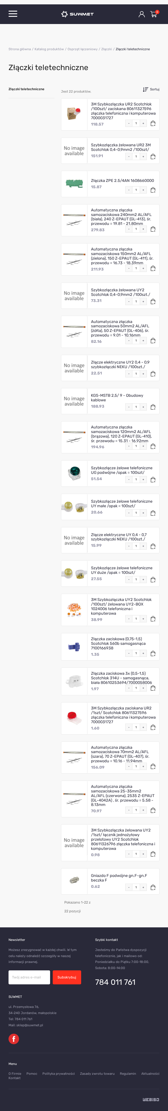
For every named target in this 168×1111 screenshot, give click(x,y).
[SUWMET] (84, 14)
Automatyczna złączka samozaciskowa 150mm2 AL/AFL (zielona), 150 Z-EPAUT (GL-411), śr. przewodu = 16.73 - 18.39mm (122, 256)
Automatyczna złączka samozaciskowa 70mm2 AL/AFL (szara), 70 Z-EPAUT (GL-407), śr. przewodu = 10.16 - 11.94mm (120, 754)
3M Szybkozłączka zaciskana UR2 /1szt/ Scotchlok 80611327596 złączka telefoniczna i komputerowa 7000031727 (123, 715)
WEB (151, 1100)
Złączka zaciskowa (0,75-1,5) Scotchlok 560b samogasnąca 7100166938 (118, 643)
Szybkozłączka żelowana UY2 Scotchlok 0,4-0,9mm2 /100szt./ (120, 292)
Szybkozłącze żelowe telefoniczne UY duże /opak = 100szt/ (121, 570)
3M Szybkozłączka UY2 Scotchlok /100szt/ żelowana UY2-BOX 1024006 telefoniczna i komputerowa (121, 606)
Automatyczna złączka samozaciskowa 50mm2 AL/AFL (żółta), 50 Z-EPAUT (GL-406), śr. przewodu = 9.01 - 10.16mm (120, 328)
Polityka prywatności (58, 1074)
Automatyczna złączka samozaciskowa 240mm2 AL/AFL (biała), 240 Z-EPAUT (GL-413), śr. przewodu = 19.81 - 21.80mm (121, 217)
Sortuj (154, 89)
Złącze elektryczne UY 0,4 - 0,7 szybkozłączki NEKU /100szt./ (119, 537)
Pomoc (31, 1074)
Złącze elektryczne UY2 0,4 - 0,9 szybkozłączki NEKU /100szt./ (120, 364)
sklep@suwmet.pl (29, 1025)
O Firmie (15, 1074)
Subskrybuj (67, 977)
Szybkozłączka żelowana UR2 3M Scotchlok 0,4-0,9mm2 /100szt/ (121, 147)
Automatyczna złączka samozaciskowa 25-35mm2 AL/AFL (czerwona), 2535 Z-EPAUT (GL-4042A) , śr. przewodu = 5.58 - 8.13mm (122, 795)
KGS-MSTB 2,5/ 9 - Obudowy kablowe (117, 397)
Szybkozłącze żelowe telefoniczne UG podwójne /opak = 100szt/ (121, 470)
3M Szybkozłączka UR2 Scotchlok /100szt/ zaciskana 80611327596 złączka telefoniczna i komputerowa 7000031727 (123, 111)
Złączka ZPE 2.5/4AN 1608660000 (122, 180)
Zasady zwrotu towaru (97, 1074)
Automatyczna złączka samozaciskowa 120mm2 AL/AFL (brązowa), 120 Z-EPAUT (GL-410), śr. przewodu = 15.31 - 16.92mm (121, 434)
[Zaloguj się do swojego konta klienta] (142, 14)
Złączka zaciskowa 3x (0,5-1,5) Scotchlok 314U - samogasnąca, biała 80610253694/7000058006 (121, 678)
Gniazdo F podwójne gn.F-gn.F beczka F (119, 878)
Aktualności (150, 1074)
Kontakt (15, 1078)
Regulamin (128, 1074)
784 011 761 (115, 982)
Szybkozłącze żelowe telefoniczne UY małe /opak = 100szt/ (121, 503)
